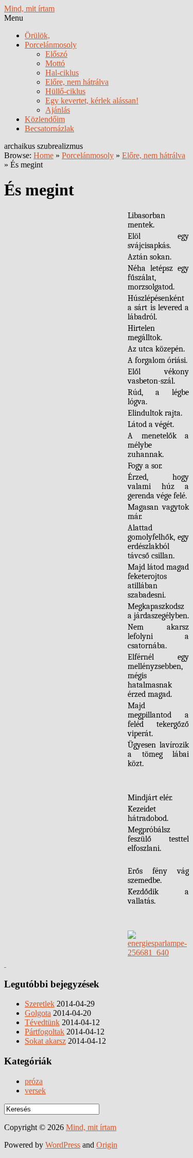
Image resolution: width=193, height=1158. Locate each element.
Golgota (38, 1013)
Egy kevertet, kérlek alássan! (91, 100)
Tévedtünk (42, 1022)
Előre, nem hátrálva (77, 82)
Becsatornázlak (49, 128)
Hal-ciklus (62, 72)
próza (34, 1081)
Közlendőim (45, 119)
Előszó (56, 54)
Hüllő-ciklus (65, 91)
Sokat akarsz (45, 1041)
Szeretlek (40, 1003)
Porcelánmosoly (51, 44)
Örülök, (37, 35)
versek (35, 1090)
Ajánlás (57, 109)
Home (43, 155)
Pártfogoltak (44, 1031)
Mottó (55, 63)
